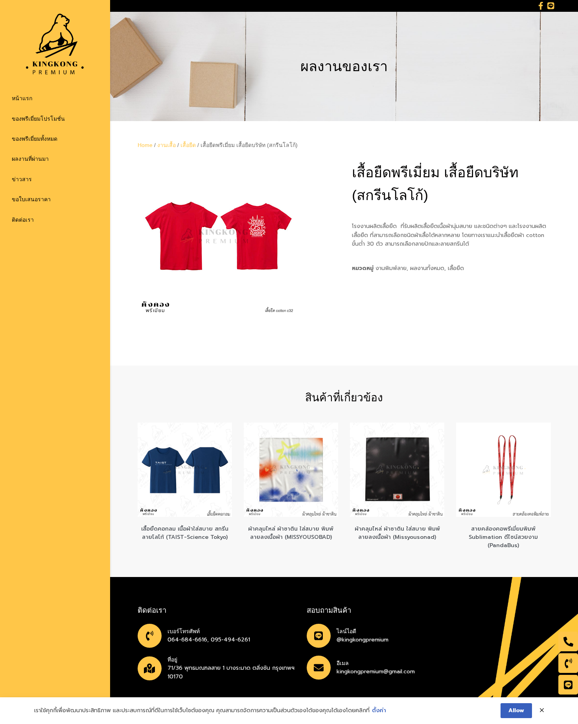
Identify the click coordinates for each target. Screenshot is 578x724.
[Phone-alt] (568, 641)
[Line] (551, 6)
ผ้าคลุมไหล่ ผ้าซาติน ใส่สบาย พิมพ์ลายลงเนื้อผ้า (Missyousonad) (397, 533)
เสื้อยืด (188, 145)
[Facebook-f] (541, 6)
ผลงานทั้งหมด (427, 268)
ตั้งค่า (379, 711)
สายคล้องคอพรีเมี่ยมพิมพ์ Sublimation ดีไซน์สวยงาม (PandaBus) (503, 537)
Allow (516, 710)
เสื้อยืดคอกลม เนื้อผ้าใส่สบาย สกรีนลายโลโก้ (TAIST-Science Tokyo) (184, 533)
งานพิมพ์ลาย (391, 268)
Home (145, 145)
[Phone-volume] (568, 663)
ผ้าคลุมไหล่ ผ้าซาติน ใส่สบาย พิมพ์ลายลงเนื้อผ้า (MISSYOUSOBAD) (290, 533)
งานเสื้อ (166, 145)
